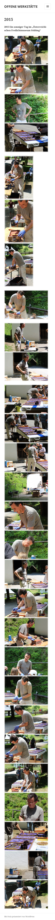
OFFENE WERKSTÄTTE (21, 6)
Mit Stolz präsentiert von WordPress (19, 916)
